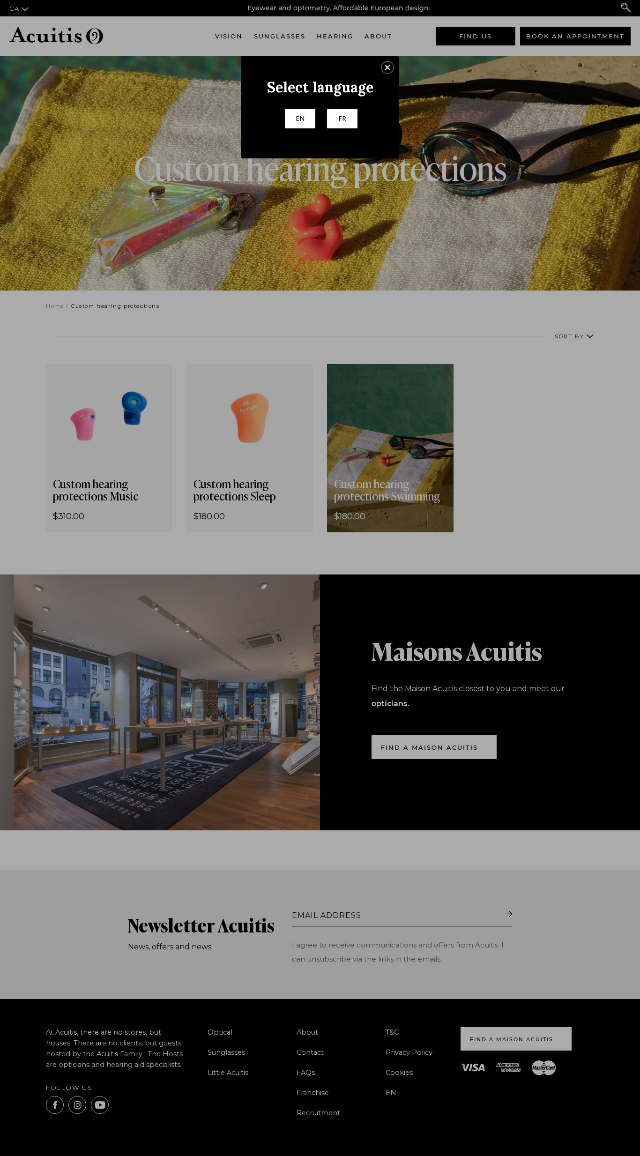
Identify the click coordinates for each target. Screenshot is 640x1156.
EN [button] (300, 118)
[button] (387, 67)
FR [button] (342, 118)
